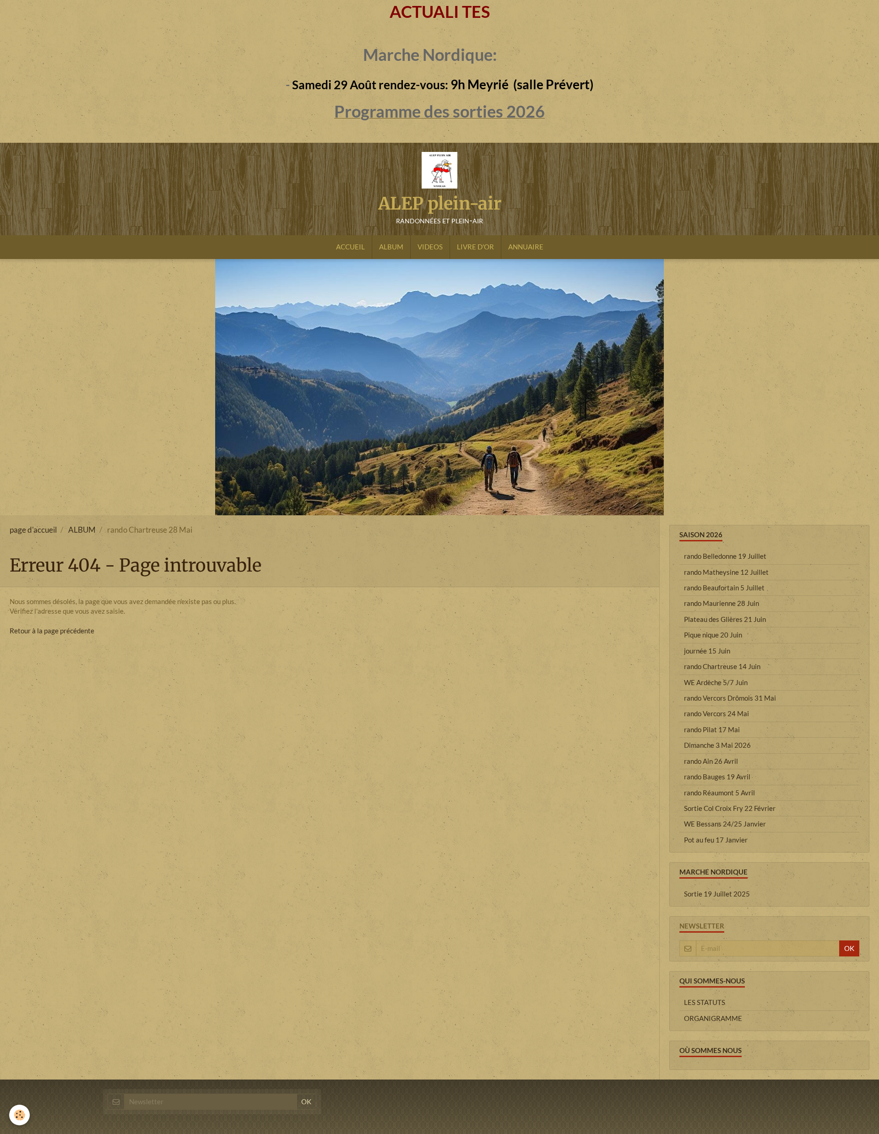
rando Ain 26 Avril (711, 761)
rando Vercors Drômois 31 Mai (730, 698)
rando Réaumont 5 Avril (719, 792)
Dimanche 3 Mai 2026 (717, 745)
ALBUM (391, 247)
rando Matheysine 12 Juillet (726, 572)
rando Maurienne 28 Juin (721, 603)
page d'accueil (33, 530)
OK (849, 948)
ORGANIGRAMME (713, 1018)
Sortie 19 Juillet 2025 (717, 894)
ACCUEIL (350, 247)
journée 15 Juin (707, 651)
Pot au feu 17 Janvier (716, 840)
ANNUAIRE (525, 247)
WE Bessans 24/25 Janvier (725, 824)
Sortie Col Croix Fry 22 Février (730, 808)
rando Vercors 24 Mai (716, 713)
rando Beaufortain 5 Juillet (724, 587)
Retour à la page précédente (52, 630)
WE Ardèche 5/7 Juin (716, 682)
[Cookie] (19, 1115)
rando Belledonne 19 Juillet (725, 556)
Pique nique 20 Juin (713, 635)
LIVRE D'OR (475, 247)
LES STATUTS (704, 1002)
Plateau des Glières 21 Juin (725, 619)
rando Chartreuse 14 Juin (722, 666)
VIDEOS (430, 247)
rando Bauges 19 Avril (717, 776)
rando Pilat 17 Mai (712, 729)
